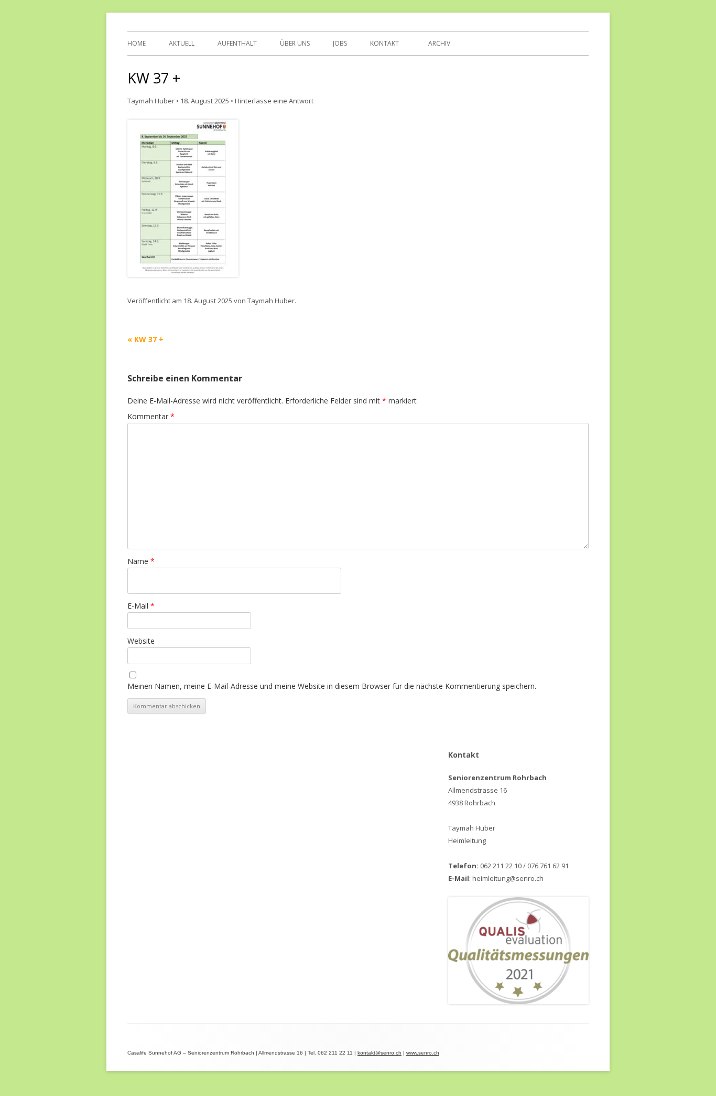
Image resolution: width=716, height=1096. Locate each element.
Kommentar (151, 416)
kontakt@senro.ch (379, 1053)
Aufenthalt (237, 43)
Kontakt (384, 43)
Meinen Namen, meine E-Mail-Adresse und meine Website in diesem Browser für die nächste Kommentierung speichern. (331, 686)
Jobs (340, 43)
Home (136, 43)
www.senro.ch (422, 1053)
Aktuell (181, 43)
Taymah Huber (151, 100)
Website (141, 641)
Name (141, 561)
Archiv (439, 43)
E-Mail (141, 606)
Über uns (295, 43)
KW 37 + (145, 339)
